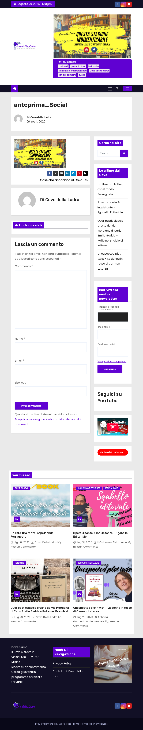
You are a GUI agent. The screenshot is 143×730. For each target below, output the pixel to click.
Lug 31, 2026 (85, 542)
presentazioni (78, 66)
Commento (24, 266)
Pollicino (19, 563)
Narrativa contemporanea (73, 70)
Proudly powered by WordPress (53, 723)
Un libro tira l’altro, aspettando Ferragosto (110, 189)
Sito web (21, 383)
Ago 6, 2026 (22, 542)
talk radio (93, 66)
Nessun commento (23, 546)
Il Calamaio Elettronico (89, 488)
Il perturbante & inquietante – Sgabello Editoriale (110, 207)
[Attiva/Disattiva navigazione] (110, 88)
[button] (118, 88)
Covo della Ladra (40, 117)
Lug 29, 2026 (22, 617)
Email (19, 361)
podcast (63, 66)
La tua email (105, 309)
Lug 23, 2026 (85, 617)
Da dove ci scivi (106, 344)
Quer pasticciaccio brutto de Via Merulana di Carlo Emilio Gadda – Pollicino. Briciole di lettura (40, 611)
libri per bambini (67, 74)
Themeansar (100, 723)
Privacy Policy (62, 664)
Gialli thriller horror (99, 70)
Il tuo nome (104, 326)
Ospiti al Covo (21, 488)
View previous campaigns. (111, 361)
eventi (82, 74)
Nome (20, 339)
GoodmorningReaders (88, 563)
